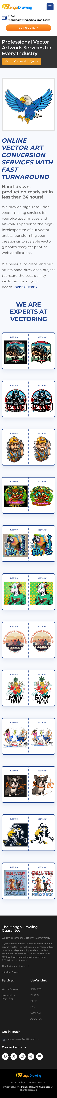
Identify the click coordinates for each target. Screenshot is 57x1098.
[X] (13, 1056)
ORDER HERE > (26, 287)
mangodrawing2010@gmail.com (29, 19)
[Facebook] (5, 1056)
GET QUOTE (27, 27)
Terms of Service (36, 1082)
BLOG (33, 1001)
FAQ (32, 1006)
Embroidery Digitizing (8, 997)
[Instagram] (22, 1056)
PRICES (34, 995)
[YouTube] (39, 1056)
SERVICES (35, 989)
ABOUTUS (36, 1018)
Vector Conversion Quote (21, 61)
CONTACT (35, 1012)
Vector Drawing (10, 989)
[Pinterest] (31, 1056)
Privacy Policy (18, 1082)
